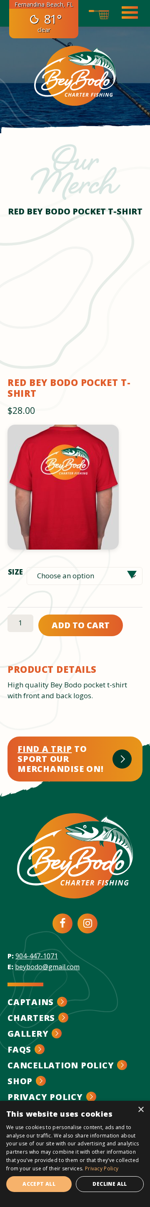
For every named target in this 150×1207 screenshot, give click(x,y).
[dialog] (75, 1154)
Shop (20, 1081)
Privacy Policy (45, 1096)
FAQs (19, 1049)
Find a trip (45, 748)
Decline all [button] (109, 1183)
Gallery (28, 1033)
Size (15, 572)
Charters (31, 1017)
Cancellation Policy (61, 1065)
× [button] (141, 1110)
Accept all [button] (38, 1183)
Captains (31, 1002)
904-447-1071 (36, 956)
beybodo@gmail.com (47, 966)
